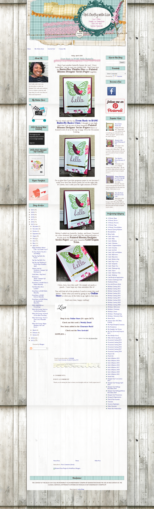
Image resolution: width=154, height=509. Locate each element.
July (34, 238)
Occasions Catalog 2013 (115, 340)
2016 (32, 222)
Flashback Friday (113, 282)
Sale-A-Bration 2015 (114, 363)
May (34, 243)
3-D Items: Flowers (113, 222)
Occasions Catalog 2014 (115, 342)
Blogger (42, 344)
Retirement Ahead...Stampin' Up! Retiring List (39, 278)
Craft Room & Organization (116, 277)
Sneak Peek (111, 376)
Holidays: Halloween (114, 307)
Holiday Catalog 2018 (114, 300)
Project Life (111, 354)
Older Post (98, 460)
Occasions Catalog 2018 (115, 351)
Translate (119, 76)
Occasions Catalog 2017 (115, 349)
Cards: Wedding (112, 275)
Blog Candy (111, 234)
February (35, 332)
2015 (32, 224)
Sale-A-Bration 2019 (114, 372)
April (34, 245)
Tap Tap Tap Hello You (38, 260)
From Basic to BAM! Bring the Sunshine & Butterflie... (39, 301)
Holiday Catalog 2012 (114, 286)
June (34, 241)
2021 (32, 210)
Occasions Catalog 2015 (72, 360)
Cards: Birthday (112, 241)
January (35, 335)
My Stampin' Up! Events (115, 329)
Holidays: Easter (112, 311)
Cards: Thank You (113, 266)
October (35, 231)
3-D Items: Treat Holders (115, 227)
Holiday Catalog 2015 (114, 293)
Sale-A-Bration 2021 (114, 374)
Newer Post (56, 460)
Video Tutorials (112, 406)
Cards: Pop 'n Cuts (113, 261)
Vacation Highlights (113, 404)
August (35, 236)
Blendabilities (112, 232)
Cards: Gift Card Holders (115, 252)
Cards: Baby (111, 238)
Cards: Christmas (112, 243)
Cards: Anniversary (113, 236)
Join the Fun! (51, 49)
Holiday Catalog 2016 (114, 295)
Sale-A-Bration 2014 (114, 360)
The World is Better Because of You (120, 160)
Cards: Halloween (113, 254)
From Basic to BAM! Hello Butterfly (77, 59)
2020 (32, 212)
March (35, 330)
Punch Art (110, 356)
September (36, 233)
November (36, 229)
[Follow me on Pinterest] (115, 113)
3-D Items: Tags (112, 225)
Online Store (75, 318)
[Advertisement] (77, 444)
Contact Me (62, 49)
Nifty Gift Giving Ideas (114, 338)
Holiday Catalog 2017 (114, 298)
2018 (32, 217)
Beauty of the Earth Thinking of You (120, 142)
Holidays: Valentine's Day (115, 316)
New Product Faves (113, 335)
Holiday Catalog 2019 (114, 302)
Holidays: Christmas (113, 309)
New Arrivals (82, 330)
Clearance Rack (86, 326)
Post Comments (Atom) (67, 464)
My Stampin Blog (93, 338)
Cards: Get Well (112, 250)
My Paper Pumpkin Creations (116, 324)
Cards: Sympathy (113, 263)
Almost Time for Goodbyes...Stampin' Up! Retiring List (40, 270)
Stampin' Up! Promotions (115, 395)
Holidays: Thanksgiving (115, 314)
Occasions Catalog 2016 (115, 347)
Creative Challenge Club (115, 279)
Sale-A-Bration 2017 (114, 367)
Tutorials (110, 401)
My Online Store (39, 49)
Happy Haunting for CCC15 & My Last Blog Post (120, 178)
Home (29, 49)
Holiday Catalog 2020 (114, 305)
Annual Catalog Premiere (115, 229)
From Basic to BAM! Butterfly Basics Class (77, 121)
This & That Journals (114, 399)
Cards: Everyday (62, 360)
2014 (32, 338)
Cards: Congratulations (114, 245)
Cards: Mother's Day (113, 259)
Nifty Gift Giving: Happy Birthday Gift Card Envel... (39, 325)
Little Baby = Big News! (39, 274)
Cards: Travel (111, 270)
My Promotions (112, 327)
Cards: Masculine (113, 257)
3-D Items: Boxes (113, 220)
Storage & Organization (114, 397)
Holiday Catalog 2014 (114, 291)
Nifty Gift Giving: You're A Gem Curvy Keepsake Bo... (39, 319)
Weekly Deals (85, 322)
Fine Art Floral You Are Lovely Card (119, 194)
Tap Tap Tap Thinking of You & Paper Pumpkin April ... (39, 264)
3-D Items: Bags (112, 218)
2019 (32, 214)
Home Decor (111, 318)
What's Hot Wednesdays (114, 408)
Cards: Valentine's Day (114, 273)
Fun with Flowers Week (114, 284)
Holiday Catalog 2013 (114, 288)
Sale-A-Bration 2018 (114, 369)
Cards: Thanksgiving (114, 268)
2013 (32, 340)
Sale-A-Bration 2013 (114, 358)
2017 (32, 219)
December (36, 226)
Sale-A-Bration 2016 (114, 365)
